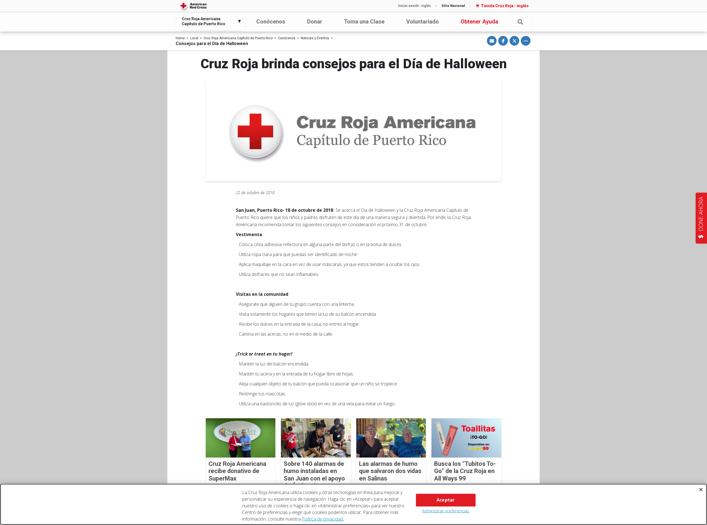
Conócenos (270, 21)
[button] (520, 22)
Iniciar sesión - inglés (414, 5)
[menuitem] (209, 21)
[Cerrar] (701, 490)
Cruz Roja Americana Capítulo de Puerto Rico (238, 38)
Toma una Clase (364, 21)
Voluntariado (422, 21)
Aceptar (446, 500)
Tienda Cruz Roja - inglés (505, 5)
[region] (353, 504)
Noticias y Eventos (315, 38)
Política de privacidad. (323, 519)
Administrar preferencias (445, 510)
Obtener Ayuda (479, 21)
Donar (314, 21)
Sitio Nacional (453, 5)
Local (194, 38)
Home (180, 38)
